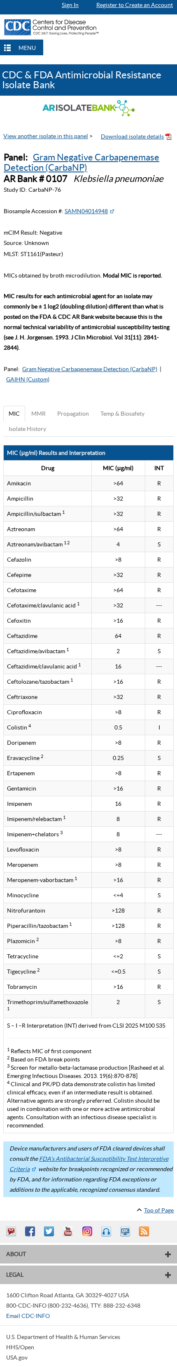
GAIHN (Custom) (27, 379)
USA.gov (17, 1357)
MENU (27, 48)
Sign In (70, 5)
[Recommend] (31, 1231)
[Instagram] (88, 1231)
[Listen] (107, 1231)
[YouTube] (69, 1231)
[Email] (12, 1231)
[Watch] (126, 1231)
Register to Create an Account (134, 5)
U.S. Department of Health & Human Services (63, 1337)
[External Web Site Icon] (112, 211)
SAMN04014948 (86, 211)
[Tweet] (50, 1231)
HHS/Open (20, 1347)
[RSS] (145, 1231)
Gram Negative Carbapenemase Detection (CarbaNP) (81, 162)
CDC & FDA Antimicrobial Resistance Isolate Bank (81, 79)
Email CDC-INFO (28, 1316)
